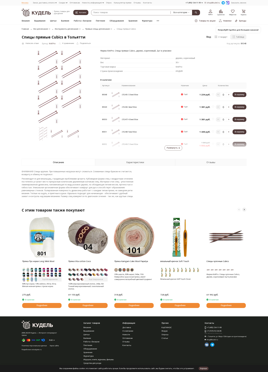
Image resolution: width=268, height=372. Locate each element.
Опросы (164, 334)
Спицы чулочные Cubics (217, 261)
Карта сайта (54, 346)
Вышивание (40, 20)
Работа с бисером (82, 20)
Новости (126, 334)
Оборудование (117, 20)
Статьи (164, 338)
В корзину (239, 94)
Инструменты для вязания (66, 29)
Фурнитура (147, 20)
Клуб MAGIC (166, 327)
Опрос (109, 2)
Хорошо (203, 368)
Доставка (126, 327)
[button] (239, 209)
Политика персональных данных (34, 346)
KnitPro (52, 43)
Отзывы (137, 2)
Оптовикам (75, 2)
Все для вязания (41, 29)
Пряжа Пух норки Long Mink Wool (38, 261)
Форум (164, 331)
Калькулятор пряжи (122, 2)
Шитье (53, 20)
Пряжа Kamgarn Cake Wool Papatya (131, 261)
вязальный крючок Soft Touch (174, 261)
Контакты (147, 2)
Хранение (132, 20)
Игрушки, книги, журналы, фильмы (98, 359)
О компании (127, 331)
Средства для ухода (92, 363)
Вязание (26, 20)
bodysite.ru (37, 349)
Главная (25, 29)
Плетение (100, 20)
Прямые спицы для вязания (97, 29)
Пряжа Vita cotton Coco (79, 261)
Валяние (65, 20)
